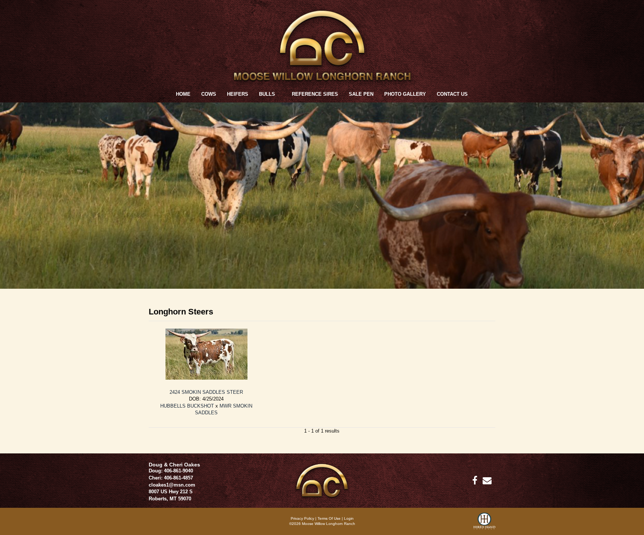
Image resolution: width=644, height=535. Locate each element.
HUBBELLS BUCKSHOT (187, 406)
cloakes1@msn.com (172, 485)
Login (349, 518)
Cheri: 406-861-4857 (171, 478)
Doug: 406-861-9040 (171, 471)
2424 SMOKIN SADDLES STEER (206, 392)
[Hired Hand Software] (484, 524)
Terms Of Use (329, 518)
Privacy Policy (302, 518)
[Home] (322, 480)
